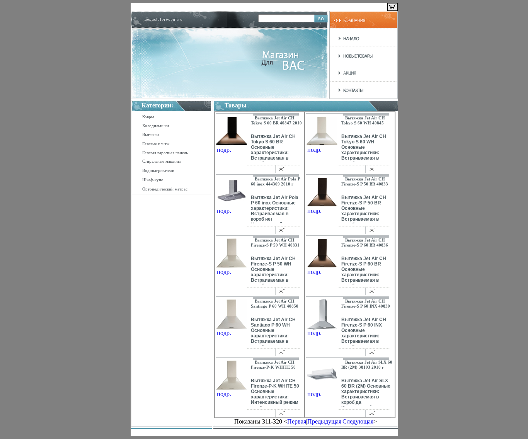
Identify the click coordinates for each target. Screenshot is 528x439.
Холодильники (155, 125)
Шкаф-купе (152, 179)
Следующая (357, 421)
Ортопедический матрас (164, 189)
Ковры (148, 116)
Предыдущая (324, 421)
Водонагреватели (158, 170)
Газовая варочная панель (165, 152)
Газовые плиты (155, 143)
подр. (224, 149)
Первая (296, 421)
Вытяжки (150, 134)
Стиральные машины (161, 161)
